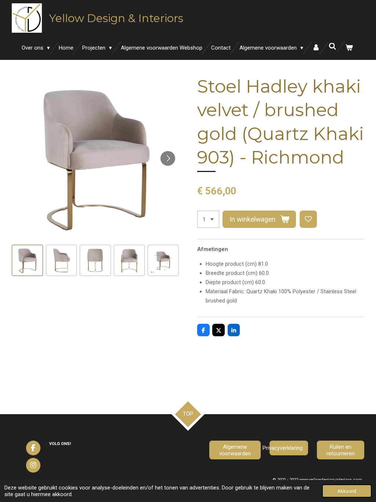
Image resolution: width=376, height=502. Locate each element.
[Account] (316, 48)
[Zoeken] (332, 47)
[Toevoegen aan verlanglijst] (308, 219)
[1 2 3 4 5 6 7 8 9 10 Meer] (208, 219)
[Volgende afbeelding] (167, 158)
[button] (27, 260)
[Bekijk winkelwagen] (349, 48)
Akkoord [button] (346, 491)
